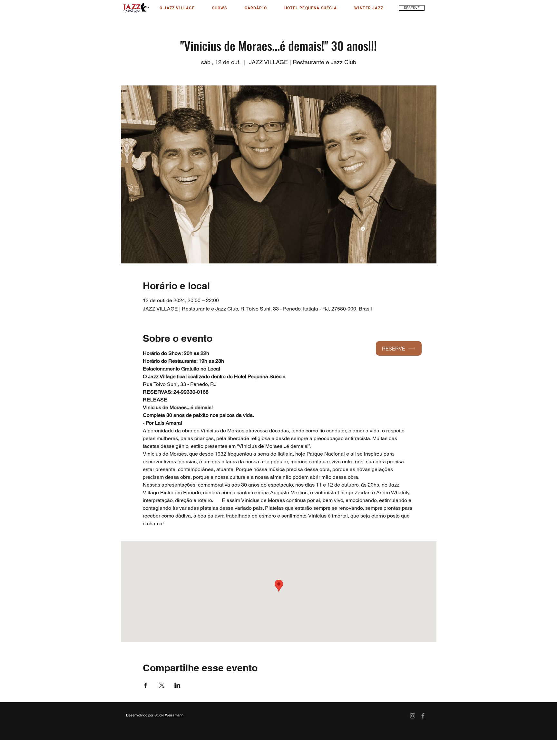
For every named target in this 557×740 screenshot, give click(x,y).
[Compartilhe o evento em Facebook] (146, 685)
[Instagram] (412, 715)
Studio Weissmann (168, 715)
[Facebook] (422, 715)
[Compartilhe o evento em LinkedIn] (177, 685)
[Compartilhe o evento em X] (162, 685)
